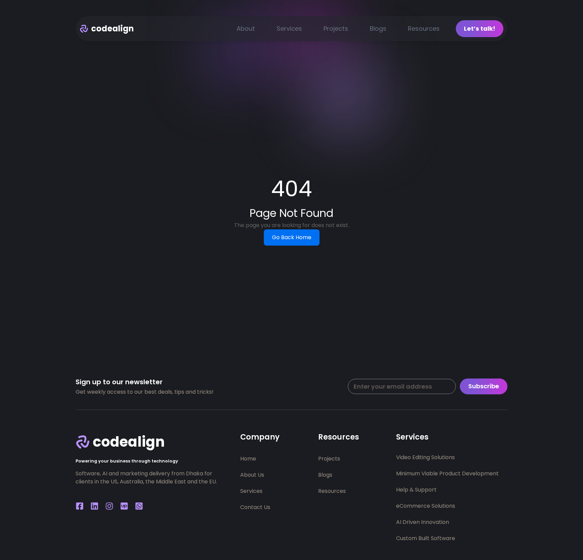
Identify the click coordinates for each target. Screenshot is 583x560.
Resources (424, 28)
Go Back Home (291, 237)
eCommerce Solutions (425, 506)
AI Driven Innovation (422, 522)
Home (248, 459)
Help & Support (416, 490)
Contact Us (255, 507)
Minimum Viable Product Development (447, 473)
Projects (336, 28)
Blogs (378, 28)
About (246, 28)
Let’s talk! (479, 28)
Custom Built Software (425, 538)
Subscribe (483, 386)
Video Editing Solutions (425, 457)
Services (289, 28)
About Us (252, 475)
